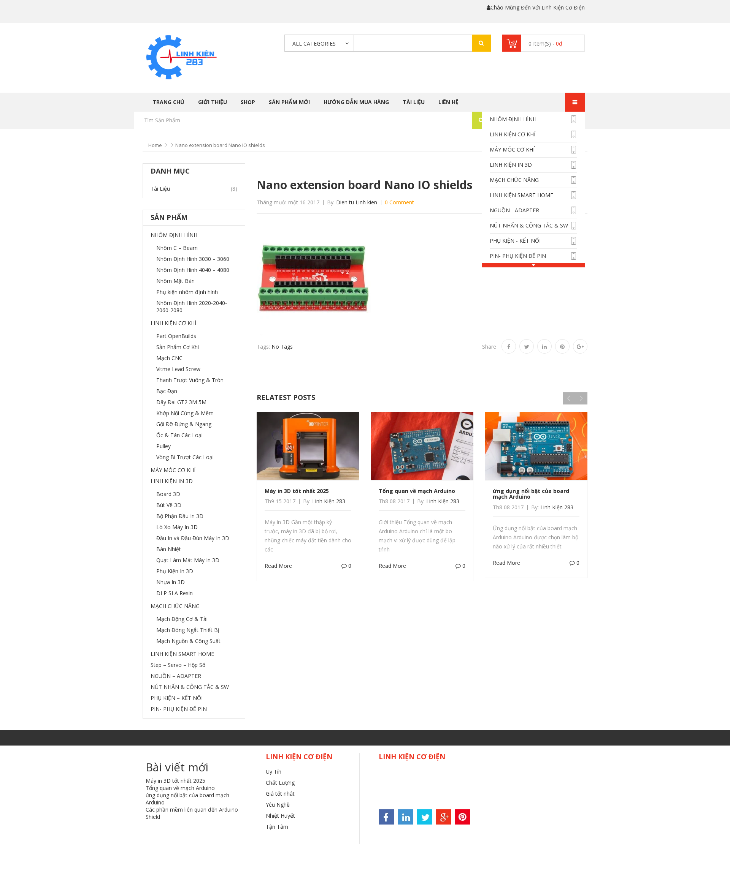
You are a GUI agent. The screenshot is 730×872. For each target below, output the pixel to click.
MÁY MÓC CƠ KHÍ (512, 149)
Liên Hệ (448, 102)
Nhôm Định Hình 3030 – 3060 (192, 258)
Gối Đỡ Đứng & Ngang (183, 424)
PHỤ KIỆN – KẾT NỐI (177, 697)
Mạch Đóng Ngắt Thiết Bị (187, 629)
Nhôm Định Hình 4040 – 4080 (192, 269)
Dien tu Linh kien (356, 202)
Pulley (163, 446)
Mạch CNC (169, 358)
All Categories (314, 43)
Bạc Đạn (166, 391)
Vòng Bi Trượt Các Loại (185, 457)
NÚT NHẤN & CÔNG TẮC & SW (529, 225)
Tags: (263, 346)
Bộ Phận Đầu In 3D (179, 516)
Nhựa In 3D (170, 582)
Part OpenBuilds (176, 336)
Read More (278, 565)
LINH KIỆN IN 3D (511, 164)
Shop (248, 102)
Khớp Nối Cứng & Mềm (185, 413)
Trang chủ (168, 102)
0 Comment (399, 202)
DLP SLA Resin (174, 593)
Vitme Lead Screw (178, 369)
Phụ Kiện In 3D (174, 571)
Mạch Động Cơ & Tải (182, 618)
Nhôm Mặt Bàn (175, 280)
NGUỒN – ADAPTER (176, 675)
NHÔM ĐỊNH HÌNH (513, 119)
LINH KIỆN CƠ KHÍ (512, 134)
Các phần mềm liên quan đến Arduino (192, 809)
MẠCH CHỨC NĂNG (514, 179)
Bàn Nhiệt (168, 549)
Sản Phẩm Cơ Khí (177, 347)
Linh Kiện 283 (328, 501)
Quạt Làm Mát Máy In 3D (187, 560)
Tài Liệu (414, 102)
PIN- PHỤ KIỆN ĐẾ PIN (518, 255)
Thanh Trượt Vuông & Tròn (190, 380)
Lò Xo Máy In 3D (177, 527)
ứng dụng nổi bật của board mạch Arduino (531, 493)
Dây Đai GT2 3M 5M (181, 402)
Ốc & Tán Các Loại (179, 435)
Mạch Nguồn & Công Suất (188, 641)
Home (155, 145)
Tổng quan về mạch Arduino (417, 490)
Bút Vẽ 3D (168, 505)
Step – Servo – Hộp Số (178, 664)
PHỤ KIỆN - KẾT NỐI (515, 240)
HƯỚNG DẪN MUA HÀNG (356, 102)
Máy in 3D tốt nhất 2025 (297, 490)
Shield (153, 816)
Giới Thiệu (212, 102)
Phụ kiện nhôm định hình (187, 291)
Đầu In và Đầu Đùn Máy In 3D (192, 538)
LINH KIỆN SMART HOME (521, 195)
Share (489, 346)
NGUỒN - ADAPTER (514, 210)
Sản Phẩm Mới (289, 102)
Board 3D (168, 494)
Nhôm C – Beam (177, 247)
